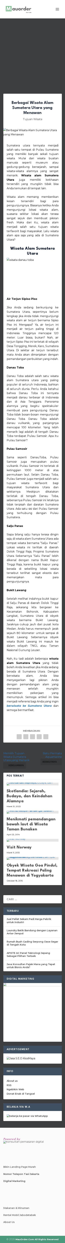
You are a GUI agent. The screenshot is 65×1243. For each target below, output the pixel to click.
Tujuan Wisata (32, 119)
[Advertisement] (32, 52)
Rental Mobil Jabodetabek (19, 1215)
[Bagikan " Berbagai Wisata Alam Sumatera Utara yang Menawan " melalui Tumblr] (32, 736)
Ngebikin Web (15, 1089)
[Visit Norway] (32, 840)
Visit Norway (19, 847)
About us (12, 1080)
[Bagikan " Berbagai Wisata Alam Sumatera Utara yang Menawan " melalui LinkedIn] (45, 736)
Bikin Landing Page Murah (19, 1166)
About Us (9, 1222)
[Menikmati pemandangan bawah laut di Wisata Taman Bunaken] (32, 812)
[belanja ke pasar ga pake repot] (27, 1116)
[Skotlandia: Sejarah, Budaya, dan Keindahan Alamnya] (32, 784)
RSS (9, 1085)
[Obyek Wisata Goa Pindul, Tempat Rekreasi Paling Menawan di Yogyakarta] (32, 858)
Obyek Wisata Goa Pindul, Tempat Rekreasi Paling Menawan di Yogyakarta (32, 871)
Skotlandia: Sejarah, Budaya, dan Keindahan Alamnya (29, 796)
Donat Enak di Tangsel (21, 1093)
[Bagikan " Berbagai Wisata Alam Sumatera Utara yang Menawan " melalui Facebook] (19, 736)
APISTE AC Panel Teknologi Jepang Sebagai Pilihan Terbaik (28, 955)
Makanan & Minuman (16, 1208)
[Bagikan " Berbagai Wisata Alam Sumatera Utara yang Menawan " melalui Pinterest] (39, 736)
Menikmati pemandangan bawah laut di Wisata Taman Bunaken (31, 824)
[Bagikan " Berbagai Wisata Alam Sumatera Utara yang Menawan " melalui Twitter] (25, 736)
